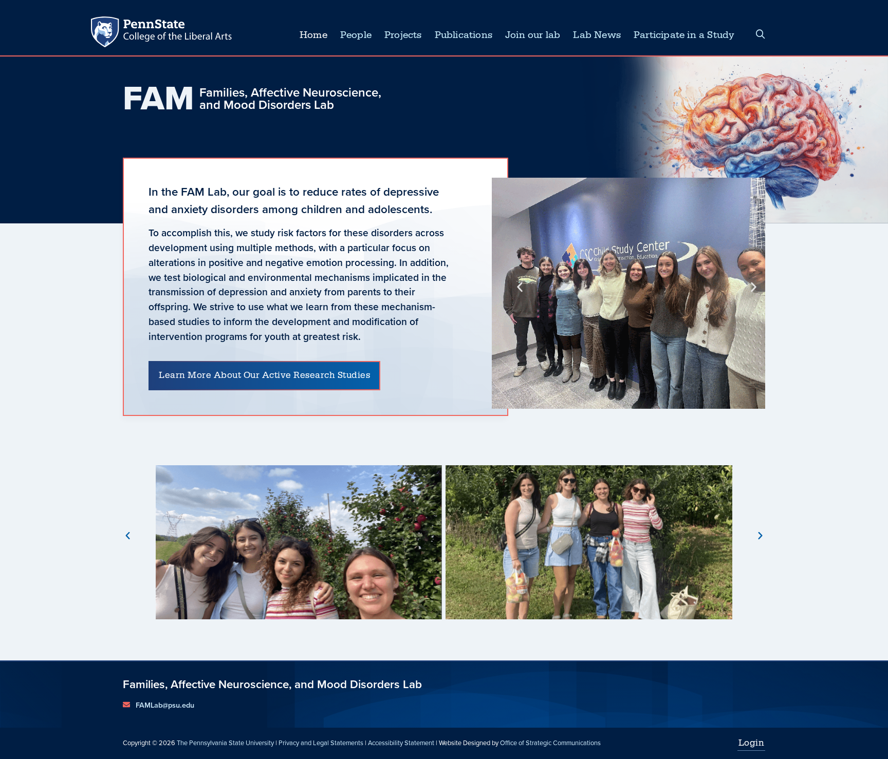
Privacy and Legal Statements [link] (321, 743)
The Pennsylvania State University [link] (225, 743)
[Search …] (761, 35)
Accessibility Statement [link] (401, 743)
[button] (519, 286)
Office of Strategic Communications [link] (550, 743)
